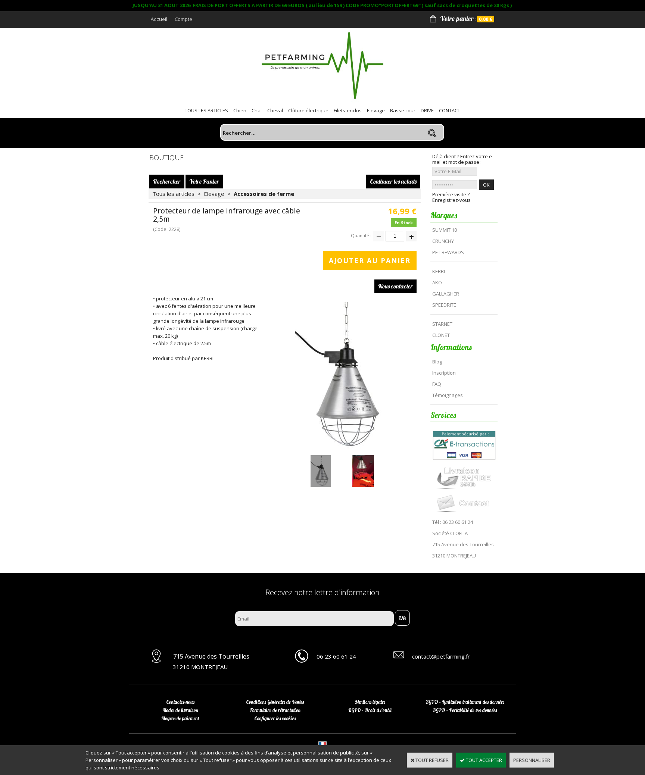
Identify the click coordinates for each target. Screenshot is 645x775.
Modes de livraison (180, 710)
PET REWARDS (448, 252)
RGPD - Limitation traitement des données (465, 702)
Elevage (376, 110)
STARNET (442, 324)
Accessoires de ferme (264, 193)
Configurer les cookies (275, 718)
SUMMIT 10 (444, 229)
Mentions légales (370, 702)
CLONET (441, 335)
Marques (443, 215)
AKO (437, 282)
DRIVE (427, 110)
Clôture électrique (308, 110)
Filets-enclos (348, 110)
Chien (239, 110)
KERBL (439, 271)
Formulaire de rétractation (275, 710)
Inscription (444, 372)
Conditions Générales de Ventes (275, 702)
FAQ (436, 384)
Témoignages (447, 395)
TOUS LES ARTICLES (206, 110)
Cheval (275, 110)
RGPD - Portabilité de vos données (465, 710)
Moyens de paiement (180, 718)
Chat (257, 110)
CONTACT (449, 110)
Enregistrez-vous (451, 200)
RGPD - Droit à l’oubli (370, 710)
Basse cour (402, 110)
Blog (437, 361)
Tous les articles (173, 193)
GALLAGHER (445, 293)
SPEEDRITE (444, 304)
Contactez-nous (180, 702)
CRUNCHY (443, 241)
